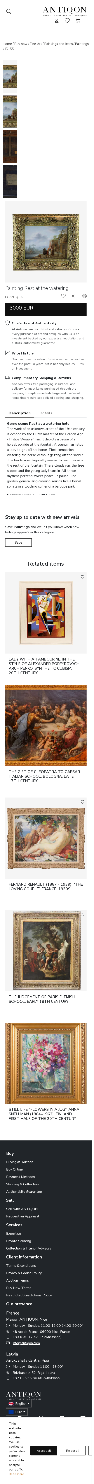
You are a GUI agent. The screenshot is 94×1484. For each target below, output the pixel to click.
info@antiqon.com (26, 1343)
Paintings (82, 44)
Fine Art (36, 44)
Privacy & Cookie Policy (24, 1273)
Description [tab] (20, 413)
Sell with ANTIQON (22, 1209)
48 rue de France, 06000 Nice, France (41, 1331)
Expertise (13, 1233)
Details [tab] (46, 413)
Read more (16, 1474)
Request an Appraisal (22, 1216)
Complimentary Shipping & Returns (41, 378)
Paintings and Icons (58, 44)
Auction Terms (17, 1280)
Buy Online (14, 1169)
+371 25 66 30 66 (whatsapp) (37, 1378)
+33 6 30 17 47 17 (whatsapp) (37, 1337)
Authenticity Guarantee (24, 1191)
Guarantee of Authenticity (34, 323)
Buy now (21, 44)
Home (7, 44)
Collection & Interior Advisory (28, 1248)
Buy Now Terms (18, 1287)
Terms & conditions (21, 1265)
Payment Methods (20, 1176)
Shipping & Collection (22, 1184)
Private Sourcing (18, 1241)
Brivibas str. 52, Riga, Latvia (34, 1372)
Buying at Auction (19, 1162)
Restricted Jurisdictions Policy (29, 1295)
